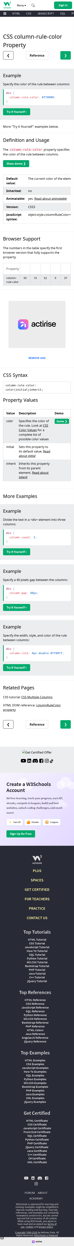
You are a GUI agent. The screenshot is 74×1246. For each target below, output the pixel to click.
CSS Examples (35, 1064)
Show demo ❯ (16, 163)
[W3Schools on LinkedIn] (29, 761)
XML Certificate (37, 1162)
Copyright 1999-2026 (26, 1232)
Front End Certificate (37, 1132)
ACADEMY (36, 1198)
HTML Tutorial (37, 939)
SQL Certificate (37, 1136)
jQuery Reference (35, 1041)
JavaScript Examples (35, 1068)
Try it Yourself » (16, 112)
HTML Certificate (37, 1120)
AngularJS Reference (35, 1037)
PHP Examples (35, 1090)
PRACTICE (37, 908)
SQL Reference (35, 1011)
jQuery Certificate (37, 1147)
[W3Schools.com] (37, 861)
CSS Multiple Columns (37, 697)
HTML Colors (35, 1030)
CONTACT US (37, 917)
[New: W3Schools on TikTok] (51, 761)
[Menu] (5, 14)
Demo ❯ (62, 421)
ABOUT (42, 1193)
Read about (50, 199)
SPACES (37, 880)
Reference (37, 55)
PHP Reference (35, 1026)
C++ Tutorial (37, 977)
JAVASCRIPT (45, 13)
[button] (33, 5)
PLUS (37, 870)
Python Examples (35, 1079)
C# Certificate (37, 1158)
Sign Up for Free (21, 834)
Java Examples (35, 1094)
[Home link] (7, 5)
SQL (63, 13)
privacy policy (46, 1226)
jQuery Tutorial (37, 981)
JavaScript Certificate (37, 1128)
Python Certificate (37, 1139)
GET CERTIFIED (37, 889)
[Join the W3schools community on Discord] (35, 761)
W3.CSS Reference (35, 1019)
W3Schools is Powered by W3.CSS (44, 1237)
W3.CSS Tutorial (37, 962)
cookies (30, 1226)
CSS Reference (35, 1004)
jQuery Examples (35, 1102)
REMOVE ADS (37, 358)
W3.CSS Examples (35, 1083)
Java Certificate (37, 1151)
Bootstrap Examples (35, 1087)
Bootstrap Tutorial (37, 966)
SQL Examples (35, 1075)
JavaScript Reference (35, 1007)
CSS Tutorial (37, 943)
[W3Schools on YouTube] (23, 761)
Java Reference (35, 1034)
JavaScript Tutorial (37, 947)
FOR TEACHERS (37, 898)
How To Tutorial (37, 951)
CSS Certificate (37, 1124)
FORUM (30, 1193)
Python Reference (35, 1015)
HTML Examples (35, 1060)
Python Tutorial (37, 958)
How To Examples (35, 1071)
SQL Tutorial (37, 954)
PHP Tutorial (37, 970)
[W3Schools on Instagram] (46, 761)
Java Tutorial (37, 973)
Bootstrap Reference (35, 1022)
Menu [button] (20, 5)
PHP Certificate (37, 1143)
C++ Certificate (37, 1154)
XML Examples (35, 1098)
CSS (28, 13)
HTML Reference (35, 1000)
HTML (16, 13)
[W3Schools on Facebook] (41, 761)
